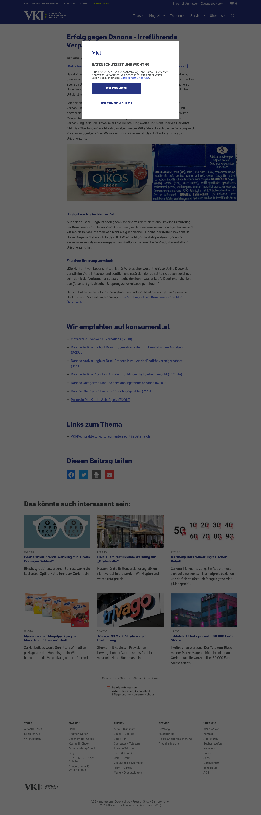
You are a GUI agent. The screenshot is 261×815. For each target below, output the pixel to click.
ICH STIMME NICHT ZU (116, 103)
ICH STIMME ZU (116, 88)
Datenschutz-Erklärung (134, 77)
